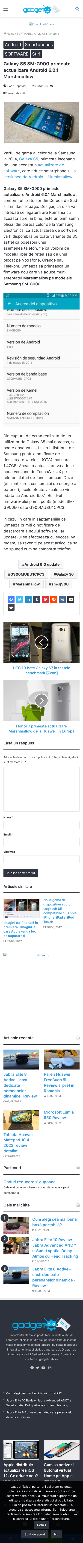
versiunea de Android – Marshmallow (37, 177)
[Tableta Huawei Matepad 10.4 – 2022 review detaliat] (21, 1120)
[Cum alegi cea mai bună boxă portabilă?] (16, 1225)
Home (10, 33)
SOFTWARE (24, 33)
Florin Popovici (16, 86)
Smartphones (39, 44)
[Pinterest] (45, 599)
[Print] (11, 607)
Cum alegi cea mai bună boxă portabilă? (34, 1393)
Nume (8, 817)
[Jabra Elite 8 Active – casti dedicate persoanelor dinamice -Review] (21, 1060)
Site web (9, 851)
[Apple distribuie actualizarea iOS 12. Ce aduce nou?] (21, 1450)
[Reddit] (53, 599)
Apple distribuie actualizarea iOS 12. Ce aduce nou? (20, 1470)
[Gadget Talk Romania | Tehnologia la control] (41, 8)
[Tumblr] (36, 599)
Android (54, 33)
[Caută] (77, 10)
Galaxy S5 (28, 159)
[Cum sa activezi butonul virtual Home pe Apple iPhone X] (62, 1450)
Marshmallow (27, 584)
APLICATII (40, 33)
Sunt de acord (35, 1534)
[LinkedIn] (28, 599)
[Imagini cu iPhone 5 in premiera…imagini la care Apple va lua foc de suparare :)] (21, 908)
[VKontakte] (62, 599)
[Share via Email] (70, 599)
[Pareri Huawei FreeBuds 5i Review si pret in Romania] (62, 1060)
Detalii (41, 1525)
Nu (56, 1534)
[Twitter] (19, 599)
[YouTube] (44, 1367)
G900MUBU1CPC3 (27, 574)
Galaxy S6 (65, 574)
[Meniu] (5, 10)
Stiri (36, 54)
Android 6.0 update (42, 564)
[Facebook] (11, 599)
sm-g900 (60, 584)
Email (8, 834)
